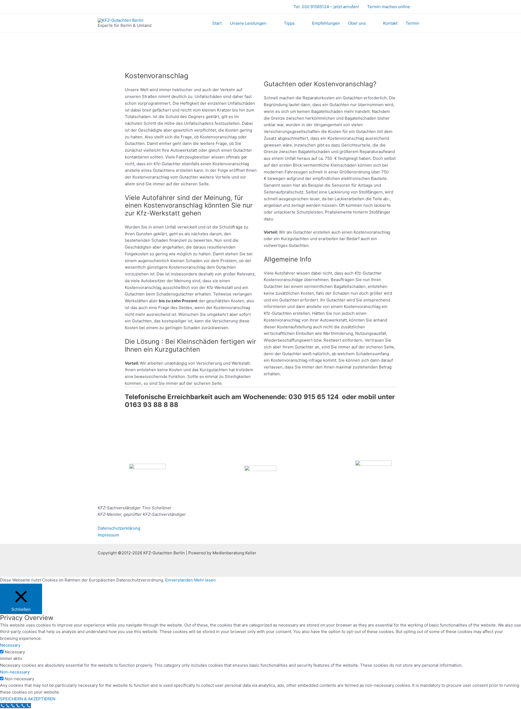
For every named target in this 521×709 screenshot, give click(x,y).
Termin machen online (388, 6)
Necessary (15, 651)
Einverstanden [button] (179, 580)
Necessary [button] (10, 645)
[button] (421, 7)
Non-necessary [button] (15, 672)
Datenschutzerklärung (119, 528)
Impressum (108, 535)
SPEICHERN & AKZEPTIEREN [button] (27, 698)
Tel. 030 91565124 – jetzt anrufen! (326, 6)
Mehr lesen (205, 580)
